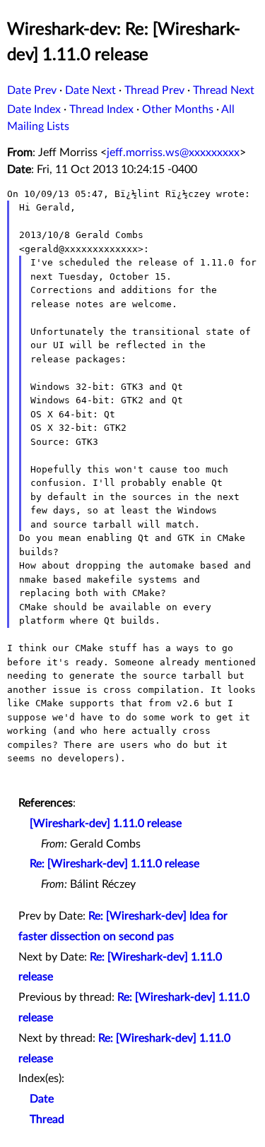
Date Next (90, 90)
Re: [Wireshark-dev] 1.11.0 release (114, 863)
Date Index (34, 109)
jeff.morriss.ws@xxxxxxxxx (173, 152)
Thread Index (101, 109)
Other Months (177, 109)
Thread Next (223, 90)
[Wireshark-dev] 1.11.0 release (106, 823)
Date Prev (32, 90)
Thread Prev (154, 90)
